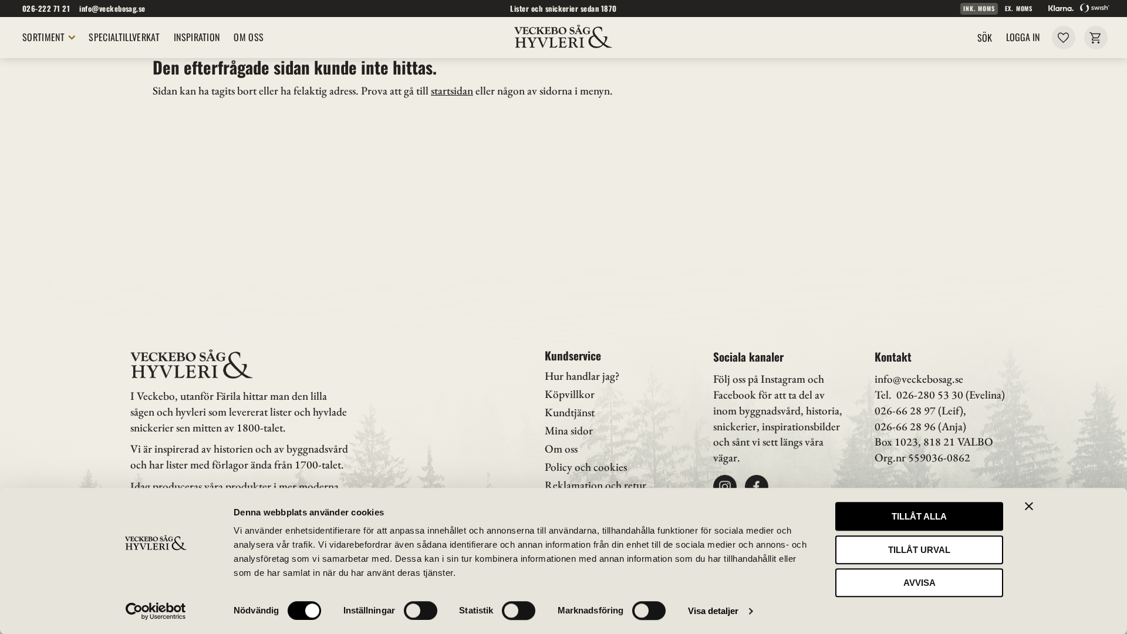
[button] (1063, 37)
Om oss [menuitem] (249, 37)
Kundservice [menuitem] (573, 355)
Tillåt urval (919, 550)
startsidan (452, 90)
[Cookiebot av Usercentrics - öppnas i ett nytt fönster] (155, 611)
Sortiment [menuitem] (43, 37)
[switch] (420, 610)
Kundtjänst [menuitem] (570, 412)
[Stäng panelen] (1029, 506)
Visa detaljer (713, 611)
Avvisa (919, 583)
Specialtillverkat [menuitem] (124, 37)
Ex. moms (1018, 8)
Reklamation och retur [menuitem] (595, 485)
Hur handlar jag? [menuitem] (582, 376)
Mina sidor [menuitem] (569, 430)
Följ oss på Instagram (759, 379)
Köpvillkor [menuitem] (570, 394)
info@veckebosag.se (112, 8)
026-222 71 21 (46, 8)
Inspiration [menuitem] (197, 37)
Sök (984, 38)
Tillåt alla (919, 516)
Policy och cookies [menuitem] (586, 467)
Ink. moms (978, 8)
